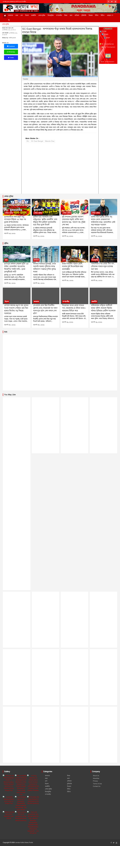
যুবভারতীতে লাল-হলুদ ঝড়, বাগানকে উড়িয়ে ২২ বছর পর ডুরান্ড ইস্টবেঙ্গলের (15, 219)
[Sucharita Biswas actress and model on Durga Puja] (9, 800)
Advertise (96, 778)
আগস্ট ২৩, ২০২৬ (9, 233)
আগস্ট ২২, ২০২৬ (38, 236)
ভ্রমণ (71, 15)
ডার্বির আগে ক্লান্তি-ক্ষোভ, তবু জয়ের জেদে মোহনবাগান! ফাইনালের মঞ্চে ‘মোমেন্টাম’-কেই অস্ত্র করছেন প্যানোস (103, 220)
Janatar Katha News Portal (24, 843)
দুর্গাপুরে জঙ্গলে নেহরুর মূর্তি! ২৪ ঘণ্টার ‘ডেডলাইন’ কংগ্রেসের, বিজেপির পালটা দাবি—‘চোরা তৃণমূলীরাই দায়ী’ (16, 267)
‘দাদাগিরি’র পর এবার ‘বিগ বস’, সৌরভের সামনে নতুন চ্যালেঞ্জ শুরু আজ (103, 266)
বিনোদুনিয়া (51, 15)
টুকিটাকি (84, 15)
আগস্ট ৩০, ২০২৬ (9, 283)
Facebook (11, 46)
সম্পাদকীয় (59, 15)
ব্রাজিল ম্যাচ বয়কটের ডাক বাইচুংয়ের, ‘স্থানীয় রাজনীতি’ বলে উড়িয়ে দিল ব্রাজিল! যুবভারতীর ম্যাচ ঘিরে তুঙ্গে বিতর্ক (45, 220)
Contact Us (96, 786)
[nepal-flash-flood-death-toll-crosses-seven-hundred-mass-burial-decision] (16, 296)
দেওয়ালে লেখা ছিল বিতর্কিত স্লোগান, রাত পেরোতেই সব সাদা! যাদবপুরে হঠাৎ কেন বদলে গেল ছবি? (45, 309)
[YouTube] (115, 1)
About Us (96, 776)
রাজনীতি (33, 15)
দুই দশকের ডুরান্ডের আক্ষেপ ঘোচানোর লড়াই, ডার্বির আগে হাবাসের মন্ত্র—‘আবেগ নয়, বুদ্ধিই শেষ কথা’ (73, 220)
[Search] (9, 20)
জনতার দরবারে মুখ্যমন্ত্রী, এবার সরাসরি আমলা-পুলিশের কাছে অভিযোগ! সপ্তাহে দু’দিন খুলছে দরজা (44, 267)
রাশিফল (77, 15)
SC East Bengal (37, 141)
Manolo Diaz (49, 141)
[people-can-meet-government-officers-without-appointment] (45, 254)
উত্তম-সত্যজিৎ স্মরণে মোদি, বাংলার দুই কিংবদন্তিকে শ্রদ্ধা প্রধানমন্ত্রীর (72, 266)
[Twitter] (112, 1)
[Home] (5, 15)
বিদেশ (27, 15)
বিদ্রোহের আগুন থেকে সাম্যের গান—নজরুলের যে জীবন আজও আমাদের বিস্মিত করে (74, 308)
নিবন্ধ (65, 15)
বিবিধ (96, 15)
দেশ (22, 15)
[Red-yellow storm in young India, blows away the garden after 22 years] (16, 207)
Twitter (11, 58)
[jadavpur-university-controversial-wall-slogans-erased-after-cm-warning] (45, 296)
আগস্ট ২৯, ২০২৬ (67, 322)
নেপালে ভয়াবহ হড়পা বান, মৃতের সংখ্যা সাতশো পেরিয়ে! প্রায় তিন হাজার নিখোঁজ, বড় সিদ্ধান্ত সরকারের (16, 309)
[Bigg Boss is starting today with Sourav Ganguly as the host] (103, 254)
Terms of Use (97, 784)
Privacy (95, 781)
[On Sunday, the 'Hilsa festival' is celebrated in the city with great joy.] (33, 800)
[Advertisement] (60, 169)
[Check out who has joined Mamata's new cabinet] (9, 815)
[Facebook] (108, 1)
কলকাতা (10, 15)
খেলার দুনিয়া (41, 15)
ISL (28, 141)
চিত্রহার (91, 15)
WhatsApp (11, 52)
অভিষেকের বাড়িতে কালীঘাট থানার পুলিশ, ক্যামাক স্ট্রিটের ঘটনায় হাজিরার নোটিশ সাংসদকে (103, 308)
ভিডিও (102, 15)
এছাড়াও (109, 15)
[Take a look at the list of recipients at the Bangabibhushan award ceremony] (21, 816)
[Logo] (21, 6)
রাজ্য (16, 15)
